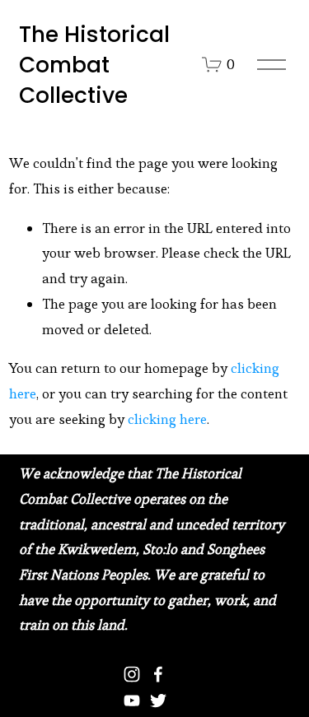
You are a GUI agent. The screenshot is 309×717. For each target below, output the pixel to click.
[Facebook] (158, 674)
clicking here (167, 419)
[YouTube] (132, 700)
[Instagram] (132, 674)
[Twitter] (158, 700)
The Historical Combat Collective (94, 64)
